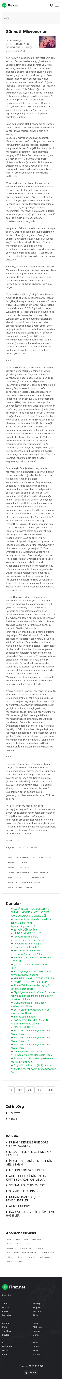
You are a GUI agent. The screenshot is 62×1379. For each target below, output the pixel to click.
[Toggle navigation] (57, 5)
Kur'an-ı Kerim (13, 1252)
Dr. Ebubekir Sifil (13, 1244)
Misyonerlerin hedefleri (30, 882)
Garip (36, 1334)
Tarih (4, 1303)
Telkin (36, 1350)
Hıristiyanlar (13, 862)
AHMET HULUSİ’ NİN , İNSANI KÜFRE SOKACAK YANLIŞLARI (26, 1177)
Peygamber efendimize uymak (19, 1248)
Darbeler (6, 1315)
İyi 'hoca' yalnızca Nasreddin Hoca (33, 1054)
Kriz (4, 1342)
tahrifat (29, 887)
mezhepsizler (40, 1248)
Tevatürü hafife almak (26, 936)
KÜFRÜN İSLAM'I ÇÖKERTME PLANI (34, 978)
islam (9, 1239)
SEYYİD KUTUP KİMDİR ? (25, 1191)
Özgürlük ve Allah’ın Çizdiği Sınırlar (33, 1065)
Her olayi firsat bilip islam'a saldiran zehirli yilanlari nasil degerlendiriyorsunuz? (31, 923)
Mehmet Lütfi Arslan (16, 877)
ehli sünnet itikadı (47, 1257)
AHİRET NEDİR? (19, 1206)
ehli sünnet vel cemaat (16, 1257)
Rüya (35, 1315)
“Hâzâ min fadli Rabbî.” (26, 947)
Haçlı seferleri (23, 857)
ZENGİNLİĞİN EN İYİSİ (26, 929)
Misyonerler (12, 882)
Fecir (35, 1323)
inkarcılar (32, 1257)
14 (11, 1090)
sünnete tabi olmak (47, 1252)
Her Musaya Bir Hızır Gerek (29, 940)
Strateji (36, 1303)
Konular (14, 1118)
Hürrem (6, 1307)
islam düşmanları (41, 872)
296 (40, 1090)
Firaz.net (23, 1366)
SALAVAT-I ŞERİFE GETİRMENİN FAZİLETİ (29, 1153)
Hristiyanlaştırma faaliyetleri (19, 872)
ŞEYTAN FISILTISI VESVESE (27, 1185)
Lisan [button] (31, 1372)
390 (50, 1090)
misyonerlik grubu (15, 887)
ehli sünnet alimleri (14, 1261)
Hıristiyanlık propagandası (18, 867)
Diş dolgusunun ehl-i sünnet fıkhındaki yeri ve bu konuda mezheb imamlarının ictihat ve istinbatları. (33, 996)
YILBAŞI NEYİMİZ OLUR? (28, 933)
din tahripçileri (29, 1244)
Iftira (4, 1327)
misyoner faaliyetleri (36, 877)
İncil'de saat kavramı (25, 1016)
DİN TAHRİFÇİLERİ (24, 1027)
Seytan (6, 1334)
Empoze (37, 1307)
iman (26, 1239)
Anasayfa (14, 1113)
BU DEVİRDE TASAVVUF (27, 950)
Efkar (5, 1354)
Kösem (5, 1311)
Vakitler (37, 1354)
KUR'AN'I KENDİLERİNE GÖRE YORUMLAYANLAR (27, 1144)
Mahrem (37, 1327)
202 (30, 1090)
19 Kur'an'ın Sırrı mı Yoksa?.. (29, 954)
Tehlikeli (6, 1331)
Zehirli (7, 18)
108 (20, 1090)
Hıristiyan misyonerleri (42, 857)
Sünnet (18, 1239)
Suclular (37, 1311)
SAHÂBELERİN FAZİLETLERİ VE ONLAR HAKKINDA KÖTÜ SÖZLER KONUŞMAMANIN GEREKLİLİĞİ (30, 912)
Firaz (35, 1342)
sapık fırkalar (37, 1239)
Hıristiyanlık (27, 862)
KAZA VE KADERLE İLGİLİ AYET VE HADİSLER (30, 1213)
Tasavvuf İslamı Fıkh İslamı (28, 1051)
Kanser (36, 1331)
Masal (5, 1350)
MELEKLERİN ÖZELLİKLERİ (27, 1170)
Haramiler (7, 1346)
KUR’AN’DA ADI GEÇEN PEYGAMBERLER (23, 1198)
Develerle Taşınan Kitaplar (28, 943)
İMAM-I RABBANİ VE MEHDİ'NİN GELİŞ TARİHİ (29, 1162)
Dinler (36, 1346)
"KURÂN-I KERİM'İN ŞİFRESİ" (30, 981)
